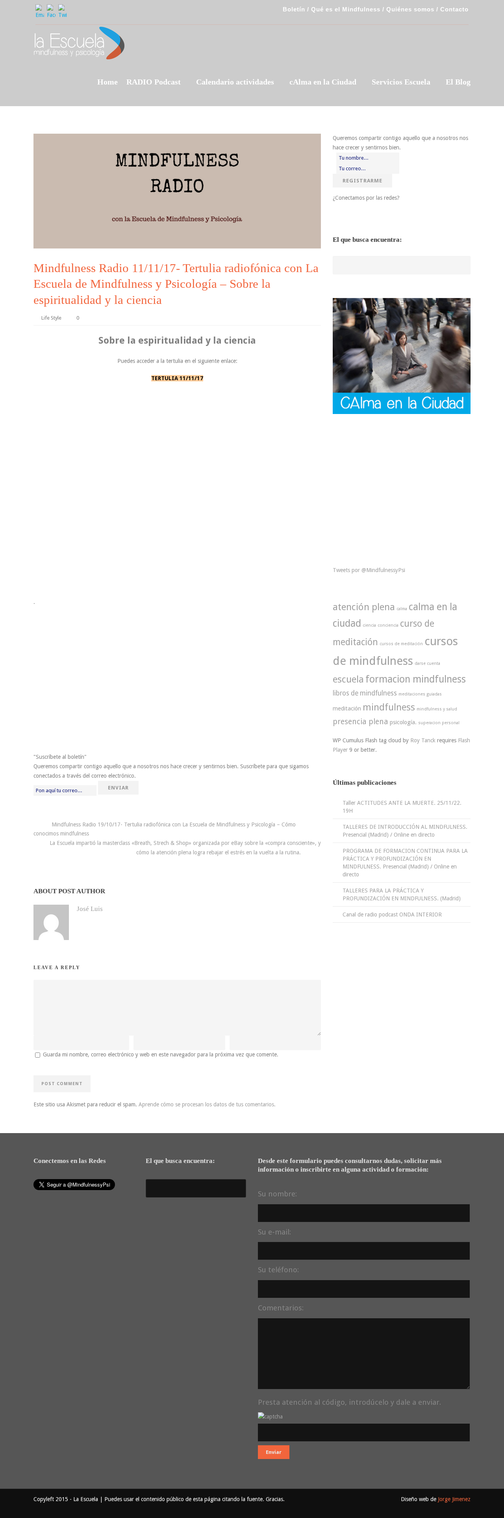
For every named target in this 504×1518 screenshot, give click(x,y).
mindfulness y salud (437, 709)
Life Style (51, 318)
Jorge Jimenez (454, 1499)
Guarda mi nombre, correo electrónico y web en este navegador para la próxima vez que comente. (160, 1054)
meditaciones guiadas (420, 694)
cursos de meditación (401, 643)
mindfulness (389, 707)
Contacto (454, 9)
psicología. (403, 722)
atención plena (364, 607)
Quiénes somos (410, 9)
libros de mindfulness (365, 693)
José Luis (90, 909)
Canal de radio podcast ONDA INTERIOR (392, 914)
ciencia (369, 625)
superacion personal (439, 722)
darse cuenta (427, 663)
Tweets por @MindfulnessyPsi (369, 570)
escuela (348, 679)
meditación (347, 708)
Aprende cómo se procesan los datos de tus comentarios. (207, 1104)
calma (402, 608)
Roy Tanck (422, 740)
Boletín (294, 9)
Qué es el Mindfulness (345, 9)
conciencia (388, 625)
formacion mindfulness (415, 679)
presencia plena (360, 721)
